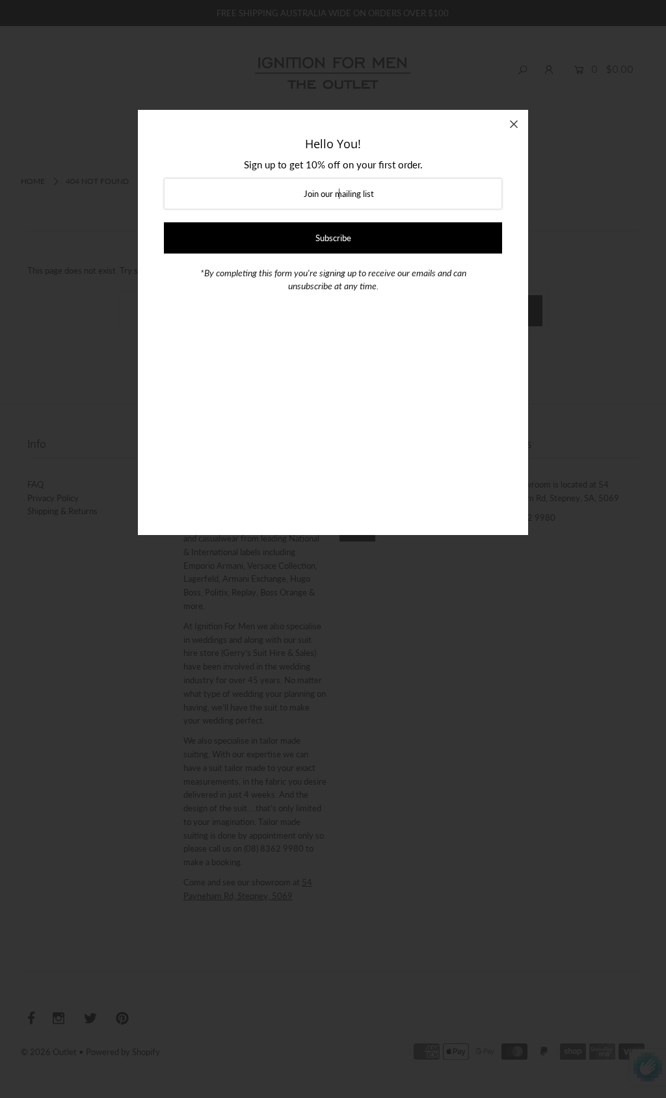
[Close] (514, 124)
